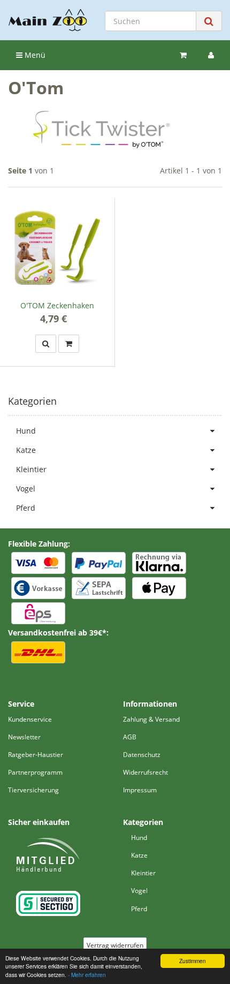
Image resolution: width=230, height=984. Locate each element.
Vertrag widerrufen (115, 945)
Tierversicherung (33, 789)
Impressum (140, 789)
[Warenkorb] (183, 55)
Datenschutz (141, 754)
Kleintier (31, 469)
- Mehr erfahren (87, 975)
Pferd (25, 508)
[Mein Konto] (211, 55)
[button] (45, 344)
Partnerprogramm (35, 772)
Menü (33, 55)
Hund (26, 431)
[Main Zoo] (48, 20)
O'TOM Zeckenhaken (57, 305)
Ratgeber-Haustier (35, 754)
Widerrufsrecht (145, 772)
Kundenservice (30, 719)
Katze (26, 450)
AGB (129, 736)
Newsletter (24, 736)
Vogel (25, 488)
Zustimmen (192, 961)
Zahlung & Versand (151, 719)
